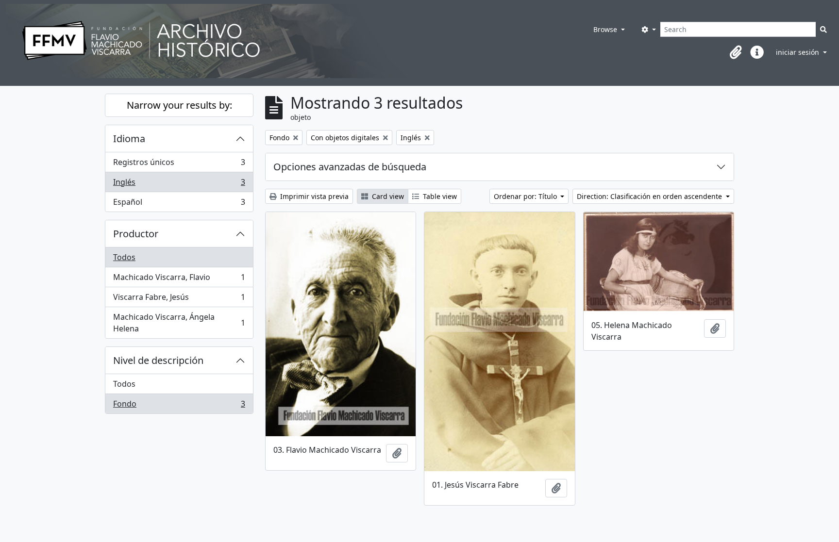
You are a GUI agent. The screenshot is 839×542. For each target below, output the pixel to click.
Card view (387, 196)
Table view (439, 196)
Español (179, 204)
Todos (124, 257)
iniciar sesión (798, 52)
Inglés (179, 184)
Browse (606, 29)
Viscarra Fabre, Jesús (179, 299)
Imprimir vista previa (313, 196)
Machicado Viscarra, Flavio (179, 279)
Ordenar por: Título (526, 196)
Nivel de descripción (158, 360)
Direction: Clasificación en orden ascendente (650, 196)
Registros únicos (179, 164)
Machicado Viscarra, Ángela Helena (179, 323)
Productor (135, 233)
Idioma (129, 138)
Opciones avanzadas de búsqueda (349, 166)
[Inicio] (284, 41)
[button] (735, 52)
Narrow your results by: (179, 105)
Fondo (179, 405)
